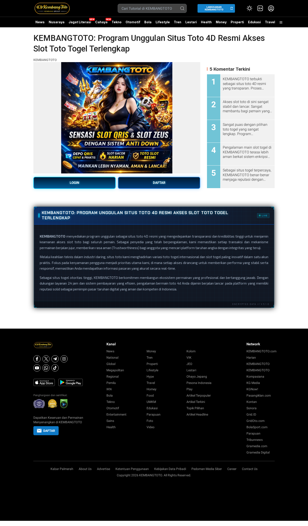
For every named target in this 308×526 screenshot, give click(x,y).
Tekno (117, 22)
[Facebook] (37, 358)
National (112, 357)
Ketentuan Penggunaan (132, 469)
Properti (237, 22)
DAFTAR (159, 183)
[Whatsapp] (46, 368)
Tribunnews (254, 440)
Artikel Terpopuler (198, 395)
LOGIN (74, 183)
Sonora (251, 408)
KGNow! (252, 389)
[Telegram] (55, 358)
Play (189, 389)
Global (110, 364)
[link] (260, 8)
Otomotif (133, 22)
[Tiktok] (55, 368)
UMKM (151, 402)
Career (232, 469)
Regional (112, 376)
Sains (110, 421)
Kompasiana (255, 376)
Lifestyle (163, 22)
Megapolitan (115, 370)
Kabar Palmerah (62, 469)
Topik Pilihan (195, 408)
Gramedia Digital (258, 452)
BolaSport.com (256, 427)
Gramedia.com (256, 446)
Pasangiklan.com (258, 395)
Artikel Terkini (195, 402)
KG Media (253, 383)
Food (150, 395)
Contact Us (249, 469)
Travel (270, 22)
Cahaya (101, 22)
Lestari (191, 23)
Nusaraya (56, 22)
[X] (46, 358)
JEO (189, 364)
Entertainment (116, 414)
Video (150, 427)
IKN (109, 389)
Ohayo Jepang (196, 376)
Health (206, 22)
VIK (188, 357)
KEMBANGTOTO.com (261, 351)
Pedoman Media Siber (206, 469)
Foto (150, 421)
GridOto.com (255, 421)
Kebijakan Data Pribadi (170, 469)
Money (221, 22)
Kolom (190, 351)
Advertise (103, 469)
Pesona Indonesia (198, 383)
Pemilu (111, 383)
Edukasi (254, 22)
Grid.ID (251, 414)
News (40, 22)
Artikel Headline (197, 414)
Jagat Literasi (80, 22)
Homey (151, 389)
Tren (177, 22)
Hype (150, 376)
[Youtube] (37, 368)
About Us (85, 469)
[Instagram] (64, 358)
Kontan (251, 402)
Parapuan (154, 414)
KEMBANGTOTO (45, 60)
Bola (148, 22)
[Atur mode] (249, 8)
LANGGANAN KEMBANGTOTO (214, 8)
